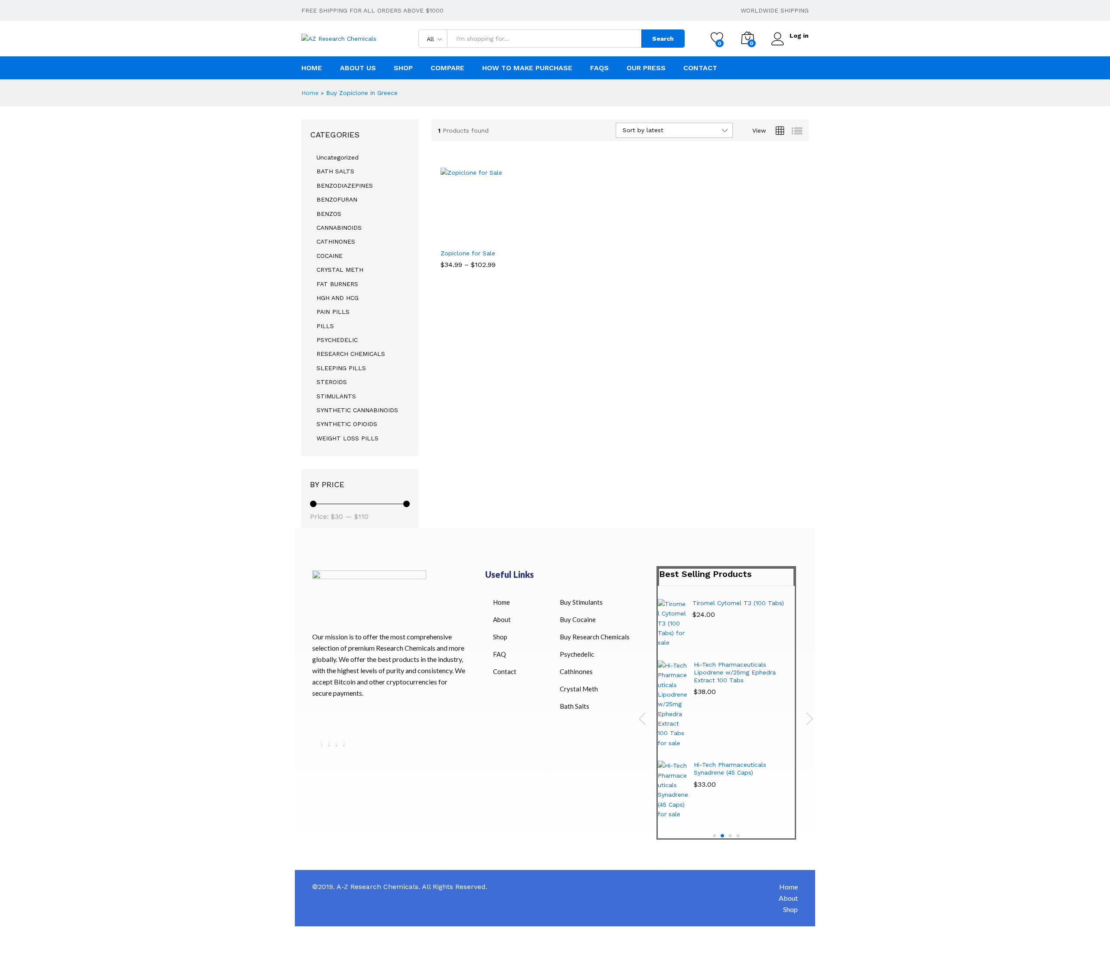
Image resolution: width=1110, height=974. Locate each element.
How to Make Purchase (527, 68)
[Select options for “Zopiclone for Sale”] (447, 234)
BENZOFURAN (337, 199)
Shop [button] (403, 68)
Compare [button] (447, 68)
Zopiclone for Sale (468, 253)
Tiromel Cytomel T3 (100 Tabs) (738, 602)
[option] (726, 712)
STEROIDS (332, 381)
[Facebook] (322, 744)
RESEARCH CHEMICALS (351, 353)
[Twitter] (329, 744)
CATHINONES (336, 241)
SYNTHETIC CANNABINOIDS (357, 410)
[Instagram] (344, 744)
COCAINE (330, 255)
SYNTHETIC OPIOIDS (347, 423)
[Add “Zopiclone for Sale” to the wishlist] (486, 234)
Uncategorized (338, 157)
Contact (700, 68)
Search (663, 38)
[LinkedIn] (336, 744)
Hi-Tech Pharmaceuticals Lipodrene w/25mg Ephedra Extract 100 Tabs (735, 672)
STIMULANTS (336, 396)
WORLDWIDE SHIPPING (775, 10)
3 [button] (730, 835)
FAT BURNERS (337, 283)
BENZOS (329, 213)
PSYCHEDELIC (337, 339)
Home (311, 68)
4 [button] (738, 835)
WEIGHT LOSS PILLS (348, 438)
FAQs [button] (599, 68)
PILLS (325, 325)
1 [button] (714, 835)
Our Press (646, 68)
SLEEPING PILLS (341, 368)
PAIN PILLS (333, 311)
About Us (358, 68)
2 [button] (722, 835)
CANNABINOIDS (339, 227)
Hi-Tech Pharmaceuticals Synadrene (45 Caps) (730, 768)
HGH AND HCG (338, 297)
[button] (505, 234)
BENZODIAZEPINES (345, 185)
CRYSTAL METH (340, 269)
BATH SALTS (335, 171)
